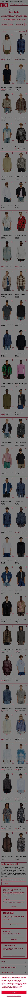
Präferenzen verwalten (7, 986)
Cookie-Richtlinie (17, 987)
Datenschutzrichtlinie (6, 987)
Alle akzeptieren (14, 992)
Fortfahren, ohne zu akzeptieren (14, 995)
